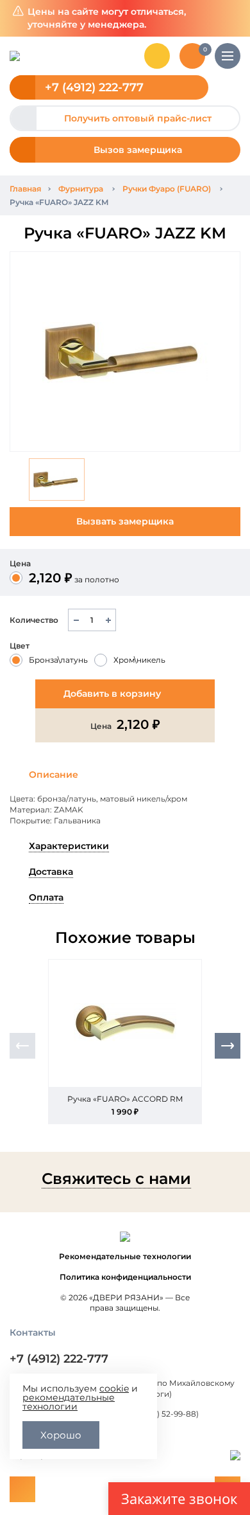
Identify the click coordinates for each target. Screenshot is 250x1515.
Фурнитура (80, 188)
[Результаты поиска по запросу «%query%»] (157, 56)
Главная (25, 188)
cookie (114, 1388)
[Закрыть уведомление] (230, 18)
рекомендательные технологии (68, 1402)
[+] (108, 620)
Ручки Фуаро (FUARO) (166, 188)
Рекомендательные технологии (125, 1256)
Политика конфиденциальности (125, 1277)
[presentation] (22, 1046)
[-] (76, 620)
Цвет (19, 645)
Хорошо (60, 1435)
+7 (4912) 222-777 (94, 87)
